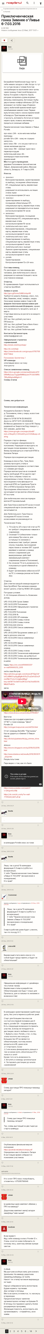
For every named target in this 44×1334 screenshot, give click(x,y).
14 (31, 1331)
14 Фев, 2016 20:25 (7, 1255)
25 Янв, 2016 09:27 (7, 806)
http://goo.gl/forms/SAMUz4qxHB (17, 293)
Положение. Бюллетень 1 (14, 358)
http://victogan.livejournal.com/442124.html (21, 727)
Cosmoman (12, 895)
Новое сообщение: (9, 30)
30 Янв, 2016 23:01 (7, 1073)
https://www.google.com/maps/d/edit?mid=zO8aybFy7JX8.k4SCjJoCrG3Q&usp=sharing (22, 434)
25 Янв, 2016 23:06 (7, 851)
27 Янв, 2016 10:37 (7, 969)
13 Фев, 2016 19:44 (7, 1190)
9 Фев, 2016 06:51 (7, 1137)
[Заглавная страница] (14, 1)
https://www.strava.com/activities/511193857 (21, 713)
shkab (10, 1079)
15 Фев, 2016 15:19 (7, 1323)
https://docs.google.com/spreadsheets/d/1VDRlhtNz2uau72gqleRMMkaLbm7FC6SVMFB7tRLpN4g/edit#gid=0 (21, 374)
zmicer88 (11, 946)
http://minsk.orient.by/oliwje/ (15, 345)
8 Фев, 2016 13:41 (6, 1099)
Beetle (10, 811)
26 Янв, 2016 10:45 (7, 890)
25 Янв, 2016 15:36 (7, 828)
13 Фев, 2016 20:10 (7, 1222)
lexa (19, 30)
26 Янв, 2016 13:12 (7, 941)
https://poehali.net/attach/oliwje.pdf (18, 1150)
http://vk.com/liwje (11, 349)
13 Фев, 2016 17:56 (7, 1166)
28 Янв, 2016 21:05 (7, 1005)
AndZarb (11, 1227)
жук (19, 903)
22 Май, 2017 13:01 (30, 30)
